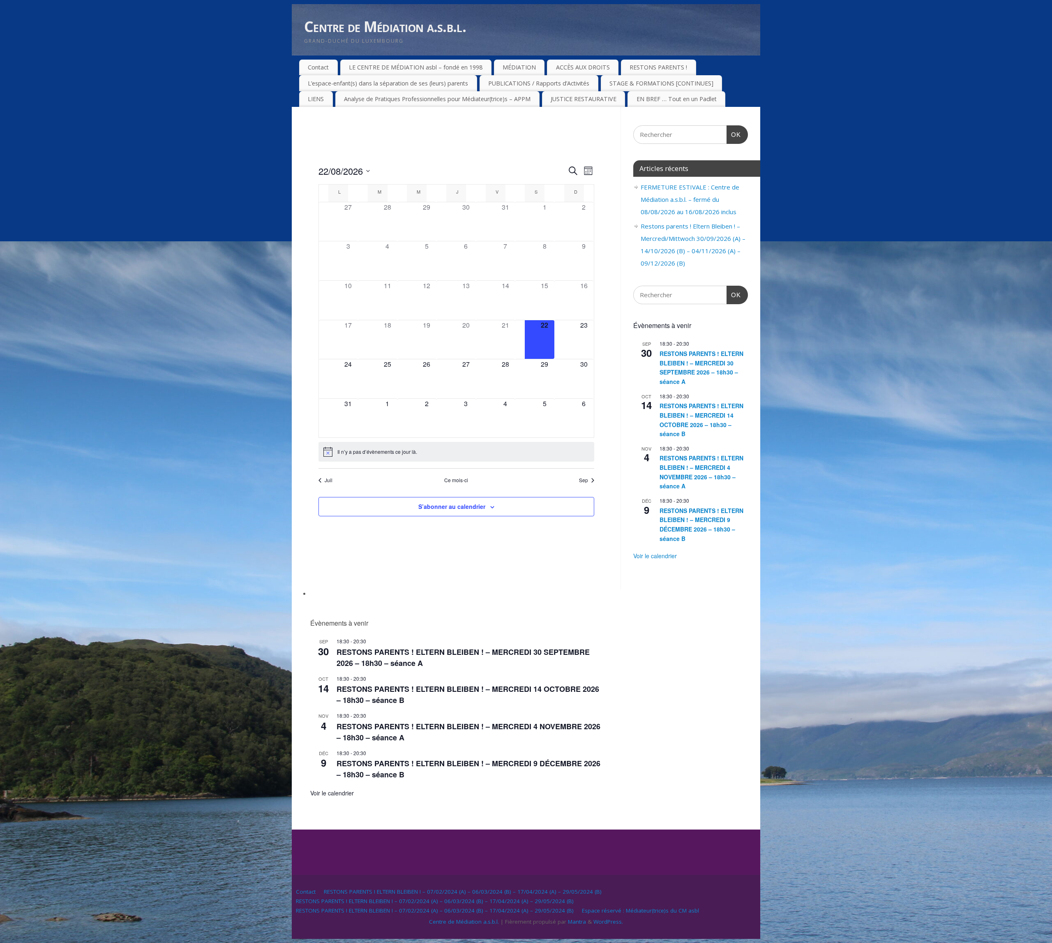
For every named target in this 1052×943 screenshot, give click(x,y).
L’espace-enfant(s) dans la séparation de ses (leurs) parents (388, 83)
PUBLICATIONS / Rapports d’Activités (538, 83)
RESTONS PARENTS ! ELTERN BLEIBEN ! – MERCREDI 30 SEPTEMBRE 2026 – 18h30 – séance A (701, 367)
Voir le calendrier (332, 793)
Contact (318, 67)
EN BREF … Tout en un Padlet (677, 99)
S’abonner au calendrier (451, 506)
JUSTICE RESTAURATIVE (583, 99)
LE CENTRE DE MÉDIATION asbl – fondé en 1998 (415, 67)
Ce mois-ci (456, 480)
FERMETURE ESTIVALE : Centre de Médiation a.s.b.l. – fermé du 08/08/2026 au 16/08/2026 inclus (690, 199)
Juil (328, 480)
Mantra (577, 921)
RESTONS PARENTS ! (658, 67)
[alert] (456, 452)
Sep (583, 480)
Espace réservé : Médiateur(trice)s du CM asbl (640, 910)
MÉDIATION (519, 67)
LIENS (316, 99)
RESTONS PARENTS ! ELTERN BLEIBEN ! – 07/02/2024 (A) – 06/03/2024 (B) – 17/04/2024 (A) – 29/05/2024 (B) (463, 891)
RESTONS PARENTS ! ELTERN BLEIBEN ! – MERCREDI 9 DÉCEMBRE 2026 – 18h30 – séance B (701, 524)
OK (734, 134)
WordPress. (608, 921)
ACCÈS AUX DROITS (583, 67)
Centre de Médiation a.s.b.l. (385, 26)
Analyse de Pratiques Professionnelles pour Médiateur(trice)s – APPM (437, 99)
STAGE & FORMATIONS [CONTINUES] (661, 83)
